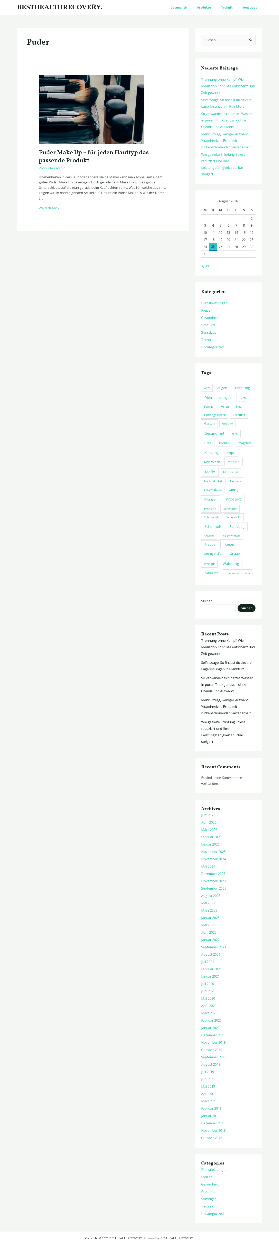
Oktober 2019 (211, 1050)
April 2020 (209, 1005)
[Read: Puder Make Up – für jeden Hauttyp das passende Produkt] (91, 109)
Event (243, 398)
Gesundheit (179, 7)
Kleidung (211, 452)
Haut (207, 443)
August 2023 (210, 895)
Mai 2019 (208, 1086)
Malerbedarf (212, 462)
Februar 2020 (211, 1020)
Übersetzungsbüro (237, 573)
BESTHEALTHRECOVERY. (59, 7)
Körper (231, 453)
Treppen (211, 544)
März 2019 (209, 1101)
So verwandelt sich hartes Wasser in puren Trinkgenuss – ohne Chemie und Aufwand (227, 120)
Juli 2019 (207, 1072)
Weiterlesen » (49, 208)
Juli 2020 (207, 983)
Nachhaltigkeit (213, 481)
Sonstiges (249, 7)
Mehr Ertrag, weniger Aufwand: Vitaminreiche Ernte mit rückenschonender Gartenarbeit (226, 140)
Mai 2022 (208, 925)
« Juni (205, 266)
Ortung (233, 490)
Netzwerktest (213, 490)
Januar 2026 (210, 844)
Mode (210, 471)
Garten (209, 423)
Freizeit (206, 310)
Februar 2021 (211, 969)
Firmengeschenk (215, 415)
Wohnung (231, 563)
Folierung (239, 415)
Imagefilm (244, 443)
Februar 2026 (211, 837)
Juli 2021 (207, 961)
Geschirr (227, 424)
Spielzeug (237, 526)
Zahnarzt (211, 573)
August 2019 (210, 1064)
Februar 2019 (211, 1108)
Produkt (233, 499)
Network (235, 481)
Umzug (229, 544)
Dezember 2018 (213, 1123)
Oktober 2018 (211, 1138)
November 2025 (213, 851)
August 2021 (210, 954)
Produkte (204, 7)
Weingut (209, 564)
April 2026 (209, 822)
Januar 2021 (210, 976)
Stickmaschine (231, 536)
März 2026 (209, 829)
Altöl (207, 388)
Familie (208, 406)
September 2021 (213, 947)
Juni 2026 (208, 815)
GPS (235, 434)
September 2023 (213, 888)
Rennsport (230, 509)
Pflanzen (210, 499)
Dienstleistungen (214, 303)
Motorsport (230, 472)
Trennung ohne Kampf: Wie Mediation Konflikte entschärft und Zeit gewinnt (228, 86)
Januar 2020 (210, 1028)
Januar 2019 (210, 1116)
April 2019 (209, 1094)
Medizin (234, 462)
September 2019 (213, 1057)
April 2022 (209, 932)
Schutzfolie (234, 517)
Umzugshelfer (213, 554)
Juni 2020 (208, 991)
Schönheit (213, 526)
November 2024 (213, 859)
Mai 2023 (208, 903)
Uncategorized (212, 347)
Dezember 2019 (213, 1035)
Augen (222, 388)
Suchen (206, 601)
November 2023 (213, 881)
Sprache (209, 536)
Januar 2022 (210, 939)
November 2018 (213, 1130)
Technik (227, 7)
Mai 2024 (208, 866)
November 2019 (213, 1042)
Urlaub (235, 553)
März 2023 (209, 910)
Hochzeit (225, 443)
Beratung (242, 387)
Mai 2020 (208, 998)
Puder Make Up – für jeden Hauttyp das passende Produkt (94, 156)
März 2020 (209, 1013)
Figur (239, 406)
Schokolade (211, 517)
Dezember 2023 (213, 873)
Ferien (225, 406)
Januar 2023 (210, 917)
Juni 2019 (208, 1079)
